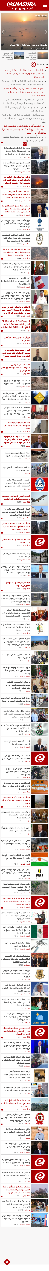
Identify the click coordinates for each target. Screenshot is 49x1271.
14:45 (20, 719)
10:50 (20, 1065)
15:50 (19, 588)
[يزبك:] (39, 1046)
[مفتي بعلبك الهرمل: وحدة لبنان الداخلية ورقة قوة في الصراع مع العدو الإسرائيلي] (39, 1133)
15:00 (21, 690)
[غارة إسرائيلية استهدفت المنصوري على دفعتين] (39, 542)
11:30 (20, 1022)
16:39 (19, 517)
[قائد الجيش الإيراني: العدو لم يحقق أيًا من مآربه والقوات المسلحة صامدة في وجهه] (39, 917)
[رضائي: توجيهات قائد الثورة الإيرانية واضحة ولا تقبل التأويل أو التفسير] (39, 1162)
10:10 (20, 1123)
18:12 (17, 386)
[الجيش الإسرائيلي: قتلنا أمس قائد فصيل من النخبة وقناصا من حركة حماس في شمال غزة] (39, 167)
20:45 (17, 171)
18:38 (22, 330)
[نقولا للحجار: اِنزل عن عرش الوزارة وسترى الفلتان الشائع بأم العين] (39, 1090)
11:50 (16, 993)
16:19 (17, 559)
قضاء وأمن (26, 186)
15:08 (16, 676)
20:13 (17, 215)
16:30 (17, 532)
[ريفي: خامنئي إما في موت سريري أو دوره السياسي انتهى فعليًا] (39, 830)
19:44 (19, 258)
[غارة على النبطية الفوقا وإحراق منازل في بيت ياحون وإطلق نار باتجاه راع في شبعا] (39, 1104)
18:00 (20, 402)
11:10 (21, 1051)
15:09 (21, 660)
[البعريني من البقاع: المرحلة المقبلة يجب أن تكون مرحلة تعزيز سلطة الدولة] (39, 1176)
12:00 (20, 979)
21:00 (22, 157)
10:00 (21, 1138)
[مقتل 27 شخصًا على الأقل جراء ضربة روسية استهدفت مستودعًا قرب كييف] (39, 845)
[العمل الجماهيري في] (39, 729)
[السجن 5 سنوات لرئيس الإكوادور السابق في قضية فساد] (39, 744)
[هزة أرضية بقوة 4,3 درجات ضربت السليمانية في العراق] (39, 946)
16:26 (19, 545)
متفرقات (27, 402)
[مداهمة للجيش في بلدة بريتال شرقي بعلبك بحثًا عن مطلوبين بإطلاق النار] (39, 772)
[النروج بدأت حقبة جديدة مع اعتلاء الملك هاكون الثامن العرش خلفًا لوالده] (39, 672)
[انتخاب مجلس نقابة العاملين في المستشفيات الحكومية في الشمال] (39, 758)
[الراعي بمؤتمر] (39, 325)
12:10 (20, 964)
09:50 (16, 1152)
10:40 (21, 1080)
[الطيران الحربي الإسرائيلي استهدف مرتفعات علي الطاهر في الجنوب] (39, 498)
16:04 (22, 575)
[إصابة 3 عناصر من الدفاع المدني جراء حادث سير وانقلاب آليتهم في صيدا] (39, 700)
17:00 (22, 489)
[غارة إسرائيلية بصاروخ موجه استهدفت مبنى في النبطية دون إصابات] (39, 426)
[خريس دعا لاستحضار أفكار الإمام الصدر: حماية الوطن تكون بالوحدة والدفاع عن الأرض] (39, 1075)
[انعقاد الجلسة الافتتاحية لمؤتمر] (39, 412)
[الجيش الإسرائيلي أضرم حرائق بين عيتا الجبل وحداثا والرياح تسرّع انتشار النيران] (39, 801)
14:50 (20, 703)
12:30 (16, 936)
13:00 (16, 907)
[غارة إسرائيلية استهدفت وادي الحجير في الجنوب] (39, 585)
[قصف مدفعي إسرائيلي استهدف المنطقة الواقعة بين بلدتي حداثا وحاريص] (39, 369)
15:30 (22, 618)
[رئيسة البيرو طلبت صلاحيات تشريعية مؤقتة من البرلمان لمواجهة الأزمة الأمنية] (39, 282)
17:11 (20, 473)
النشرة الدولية (25, 171)
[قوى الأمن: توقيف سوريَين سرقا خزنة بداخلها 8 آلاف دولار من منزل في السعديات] (39, 787)
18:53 (17, 315)
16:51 (19, 502)
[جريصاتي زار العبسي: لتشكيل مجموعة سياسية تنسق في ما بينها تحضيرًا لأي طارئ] (39, 686)
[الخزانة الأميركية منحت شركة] (39, 1220)
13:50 (21, 833)
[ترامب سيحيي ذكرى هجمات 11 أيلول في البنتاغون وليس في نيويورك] (39, 1147)
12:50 (16, 921)
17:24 (20, 458)
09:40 (16, 1165)
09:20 (21, 1181)
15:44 (17, 604)
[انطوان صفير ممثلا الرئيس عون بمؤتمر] (39, 354)
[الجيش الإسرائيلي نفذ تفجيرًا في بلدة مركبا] (39, 340)
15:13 (20, 647)
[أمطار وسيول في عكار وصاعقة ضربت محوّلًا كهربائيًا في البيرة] (39, 455)
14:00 (21, 820)
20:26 (17, 200)
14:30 (16, 747)
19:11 (17, 301)
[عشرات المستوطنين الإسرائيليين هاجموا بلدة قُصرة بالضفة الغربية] (39, 383)
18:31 (19, 343)
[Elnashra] (21, 4)
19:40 (22, 272)
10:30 (21, 1093)
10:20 (18, 1109)
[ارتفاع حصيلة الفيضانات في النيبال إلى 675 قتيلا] (39, 556)
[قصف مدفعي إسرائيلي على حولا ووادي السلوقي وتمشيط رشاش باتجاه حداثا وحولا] (39, 1032)
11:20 (18, 1037)
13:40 (16, 849)
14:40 (20, 734)
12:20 (16, 949)
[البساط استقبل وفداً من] (39, 657)
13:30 (16, 863)
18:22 (22, 359)
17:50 (22, 417)
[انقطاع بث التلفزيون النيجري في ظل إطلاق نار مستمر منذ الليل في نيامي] (39, 859)
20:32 (19, 186)
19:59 (19, 243)
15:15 (19, 633)
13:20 (20, 878)
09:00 (20, 1210)
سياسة (27, 157)
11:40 (21, 1008)
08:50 (16, 1224)
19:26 (17, 287)
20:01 (19, 229)
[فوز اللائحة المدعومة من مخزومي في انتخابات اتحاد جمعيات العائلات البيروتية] (39, 974)
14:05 (18, 806)
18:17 (19, 373)
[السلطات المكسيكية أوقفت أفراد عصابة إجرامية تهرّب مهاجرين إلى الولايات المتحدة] (39, 931)
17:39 (19, 431)
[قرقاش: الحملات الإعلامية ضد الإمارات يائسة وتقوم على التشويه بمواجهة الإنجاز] (39, 989)
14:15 (18, 777)
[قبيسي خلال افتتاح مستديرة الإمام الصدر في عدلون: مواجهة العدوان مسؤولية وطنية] (39, 1003)
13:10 (16, 892)
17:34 (22, 445)
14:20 (20, 761)
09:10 (18, 1195)
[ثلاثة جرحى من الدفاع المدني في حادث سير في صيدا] (39, 470)
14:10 (18, 791)
